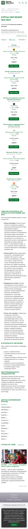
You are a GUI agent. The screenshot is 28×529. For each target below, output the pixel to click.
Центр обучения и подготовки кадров (14, 158)
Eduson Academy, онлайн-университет (14, 51)
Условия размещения (14, 499)
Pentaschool (14, 105)
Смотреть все (21, 444)
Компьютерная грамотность (8, 10)
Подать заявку (14, 66)
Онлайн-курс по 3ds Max (14, 179)
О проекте (14, 495)
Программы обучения (13, 8)
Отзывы (14, 54)
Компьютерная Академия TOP (14, 132)
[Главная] (7, 3)
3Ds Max (14, 45)
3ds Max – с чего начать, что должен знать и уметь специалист (13, 465)
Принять (14, 524)
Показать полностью (21, 35)
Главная (3, 8)
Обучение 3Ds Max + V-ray (14, 152)
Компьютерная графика (7, 12)
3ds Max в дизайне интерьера (14, 71)
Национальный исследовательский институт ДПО (14, 78)
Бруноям (14, 185)
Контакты (14, 497)
